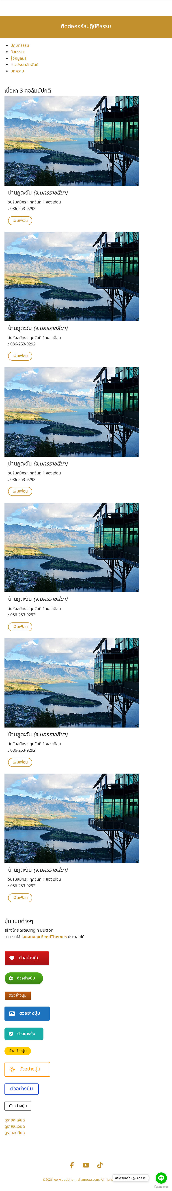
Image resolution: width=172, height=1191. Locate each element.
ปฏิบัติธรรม (20, 46)
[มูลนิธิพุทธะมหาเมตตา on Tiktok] (100, 1165)
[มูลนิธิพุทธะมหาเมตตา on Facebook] (72, 1165)
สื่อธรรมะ (18, 52)
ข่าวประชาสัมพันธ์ (24, 65)
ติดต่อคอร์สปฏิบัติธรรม (86, 27)
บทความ (17, 71)
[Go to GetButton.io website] (161, 1186)
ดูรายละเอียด (14, 1120)
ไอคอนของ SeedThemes (44, 937)
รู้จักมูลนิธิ (19, 58)
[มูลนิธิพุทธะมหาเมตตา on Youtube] (86, 1165)
